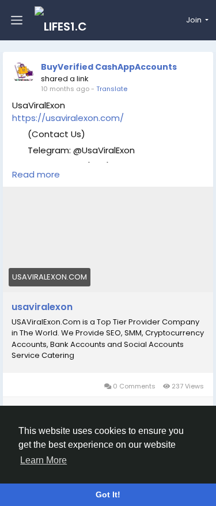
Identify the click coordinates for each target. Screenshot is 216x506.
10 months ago (65, 88)
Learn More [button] (43, 460)
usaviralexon (42, 307)
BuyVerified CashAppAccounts (109, 67)
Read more (36, 174)
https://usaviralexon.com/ (68, 118)
